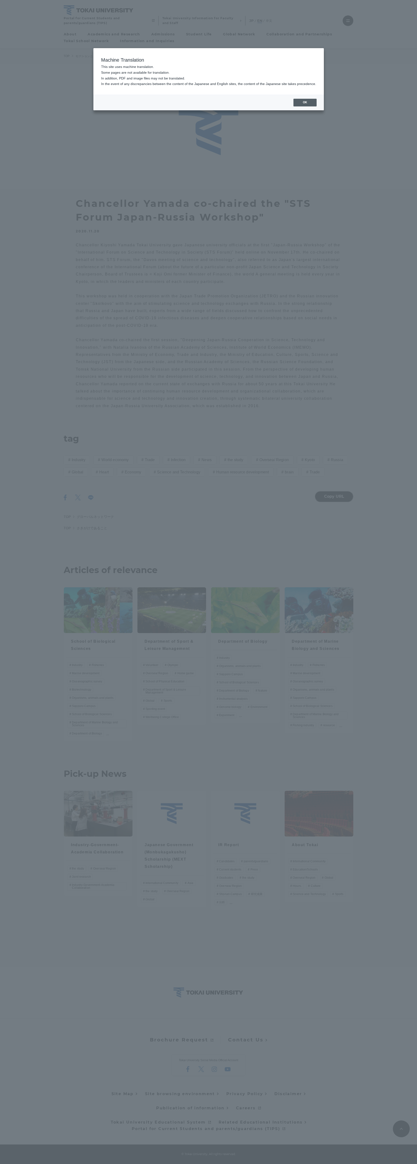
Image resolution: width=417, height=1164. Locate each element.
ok (305, 102)
